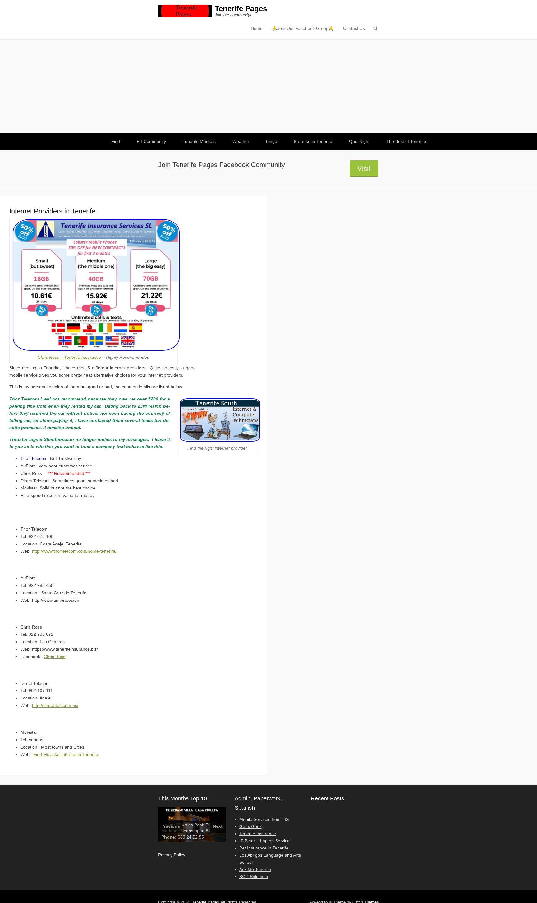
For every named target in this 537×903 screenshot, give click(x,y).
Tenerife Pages (241, 8)
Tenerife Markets (199, 141)
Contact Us (354, 28)
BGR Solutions (253, 876)
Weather (240, 141)
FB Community (151, 141)
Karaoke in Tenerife (313, 141)
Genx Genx (250, 826)
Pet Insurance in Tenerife (263, 847)
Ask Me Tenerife (255, 869)
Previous (170, 826)
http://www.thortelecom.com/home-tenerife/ (74, 551)
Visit (363, 168)
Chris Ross (54, 656)
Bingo (271, 141)
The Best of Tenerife (406, 141)
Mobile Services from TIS (264, 819)
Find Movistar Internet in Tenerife (65, 754)
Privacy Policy (171, 854)
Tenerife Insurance (257, 833)
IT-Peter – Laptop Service (264, 840)
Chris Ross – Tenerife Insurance (69, 357)
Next (218, 826)
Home (257, 28)
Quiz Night (359, 141)
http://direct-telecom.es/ (55, 705)
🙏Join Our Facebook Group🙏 (303, 28)
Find (115, 141)
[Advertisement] (268, 86)
